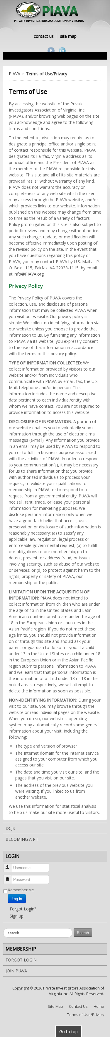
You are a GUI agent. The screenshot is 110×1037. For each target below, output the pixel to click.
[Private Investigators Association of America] (55, 13)
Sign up (16, 916)
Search (83, 932)
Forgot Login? (23, 909)
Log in (17, 898)
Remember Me (21, 889)
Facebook (51, 50)
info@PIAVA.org (29, 274)
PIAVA (14, 73)
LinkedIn (62, 50)
